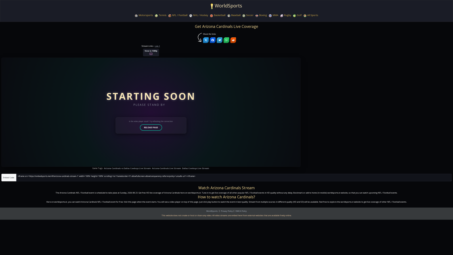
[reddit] (233, 40)
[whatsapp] (226, 40)
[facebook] (213, 40)
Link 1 (157, 46)
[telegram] (219, 40)
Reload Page (151, 127)
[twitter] (206, 40)
